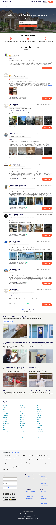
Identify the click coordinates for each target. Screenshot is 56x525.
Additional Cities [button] (6, 469)
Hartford (4, 429)
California (24, 516)
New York (22, 429)
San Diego (5, 421)
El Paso (38, 423)
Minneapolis (22, 417)
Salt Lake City (40, 431)
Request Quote (47, 68)
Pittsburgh (39, 411)
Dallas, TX (31, 455)
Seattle (38, 439)
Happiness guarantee (45, 501)
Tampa (4, 441)
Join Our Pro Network (30, 493)
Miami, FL (15, 458)
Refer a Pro (43, 481)
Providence (39, 413)
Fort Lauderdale (6, 433)
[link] (28, 55)
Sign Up (50, 1)
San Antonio (39, 429)
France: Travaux (14, 513)
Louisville (22, 405)
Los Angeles (5, 415)
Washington (5, 431)
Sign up (10, 487)
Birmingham (5, 405)
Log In (44, 1)
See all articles (7, 321)
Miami (4, 437)
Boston (21, 411)
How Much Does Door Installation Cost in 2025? (41, 342)
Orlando (4, 439)
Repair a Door (32, 367)
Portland (39, 405)
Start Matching (28, 26)
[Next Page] (35, 309)
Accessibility (33, 516)
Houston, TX (47, 455)
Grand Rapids (23, 415)
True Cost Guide (44, 478)
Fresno (4, 411)
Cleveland (22, 443)
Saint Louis (22, 423)
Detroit (21, 413)
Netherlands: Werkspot (35, 513)
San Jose (5, 425)
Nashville (39, 417)
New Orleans (23, 407)
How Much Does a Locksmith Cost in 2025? (14, 367)
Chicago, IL (23, 455)
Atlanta (4, 443)
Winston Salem (23, 439)
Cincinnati (22, 441)
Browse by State (15, 452)
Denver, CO (39, 455)
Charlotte (22, 433)
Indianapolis (5, 447)
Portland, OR (16, 462)
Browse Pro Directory (30, 478)
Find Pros (28, 476)
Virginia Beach (40, 437)
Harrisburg (39, 407)
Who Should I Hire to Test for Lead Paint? (39, 391)
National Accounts (29, 498)
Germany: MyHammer (21, 513)
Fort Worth (39, 425)
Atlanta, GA (7, 455)
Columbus (22, 445)
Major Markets (7, 402)
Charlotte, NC (16, 455)
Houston (39, 427)
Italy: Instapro (28, 513)
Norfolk (38, 433)
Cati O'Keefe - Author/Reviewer (35, 340)
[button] (13, 91)
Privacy (21, 516)
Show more (50, 64)
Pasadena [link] (11, 6)
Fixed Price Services (30, 479)
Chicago (4, 445)
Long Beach (5, 413)
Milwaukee (39, 443)
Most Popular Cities (6, 452)
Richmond (39, 435)
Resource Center (44, 479)
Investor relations (44, 498)
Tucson (4, 409)
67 (33, 309)
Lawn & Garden (14, 4)
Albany (21, 427)
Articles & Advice (24, 4)
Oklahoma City (23, 447)
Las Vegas (22, 425)
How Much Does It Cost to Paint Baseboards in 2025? (15, 342)
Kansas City (22, 421)
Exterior (8, 4)
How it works (43, 491)
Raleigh (21, 437)
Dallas (38, 421)
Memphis (39, 415)
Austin (38, 419)
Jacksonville (5, 435)
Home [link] (4, 6)
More (19, 4)
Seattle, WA (7, 466)
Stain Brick (5, 391)
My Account (43, 476)
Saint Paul (22, 419)
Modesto (5, 417)
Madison (39, 441)
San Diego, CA (39, 462)
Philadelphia (39, 409)
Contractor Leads (29, 496)
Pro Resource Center (30, 494)
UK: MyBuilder (42, 513)
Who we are (43, 493)
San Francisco (6, 423)
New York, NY (47, 458)
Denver (4, 427)
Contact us (43, 500)
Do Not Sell (29, 516)
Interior (4, 4)
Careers (42, 494)
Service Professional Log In (31, 491)
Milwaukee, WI (24, 458)
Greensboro (22, 435)
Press (42, 496)
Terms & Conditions (34, 518)
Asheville (22, 431)
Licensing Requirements (45, 486)
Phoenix (4, 407)
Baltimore (22, 409)
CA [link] (6, 6)
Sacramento (5, 419)
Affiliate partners (44, 503)
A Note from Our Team (45, 485)
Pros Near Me (43, 483)
